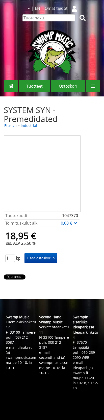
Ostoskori (68, 86)
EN (37, 8)
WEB (85, 357)
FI (29, 8)
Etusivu (10, 125)
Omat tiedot (56, 8)
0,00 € (67, 223)
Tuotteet (34, 86)
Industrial (29, 125)
